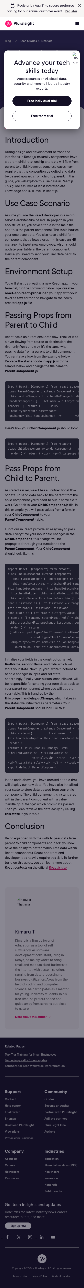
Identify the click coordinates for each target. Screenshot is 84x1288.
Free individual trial (42, 101)
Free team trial (42, 116)
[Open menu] (77, 23)
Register (71, 11)
